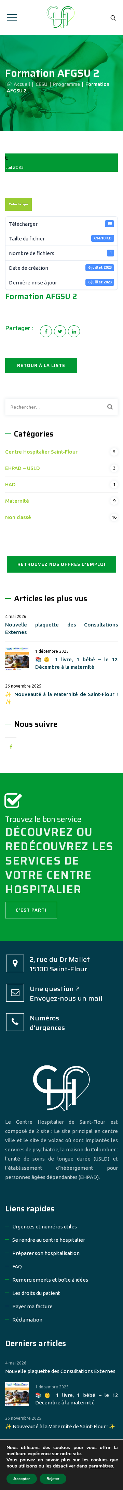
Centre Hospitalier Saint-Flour (41, 452)
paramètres (100, 1466)
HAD (10, 484)
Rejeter (52, 1478)
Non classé (18, 517)
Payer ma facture (32, 1306)
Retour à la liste (41, 365)
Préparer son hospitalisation (46, 1253)
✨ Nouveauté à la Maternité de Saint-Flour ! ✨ (61, 698)
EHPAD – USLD (22, 468)
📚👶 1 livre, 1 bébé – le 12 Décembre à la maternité (76, 663)
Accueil (21, 84)
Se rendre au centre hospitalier (48, 1240)
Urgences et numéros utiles (44, 1226)
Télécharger (18, 204)
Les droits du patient (36, 1293)
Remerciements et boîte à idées (50, 1280)
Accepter (21, 1478)
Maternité (17, 501)
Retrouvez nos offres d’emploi (61, 564)
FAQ (17, 1266)
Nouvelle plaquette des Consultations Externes (61, 628)
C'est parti (31, 910)
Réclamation (27, 1320)
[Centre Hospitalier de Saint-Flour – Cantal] (61, 17)
